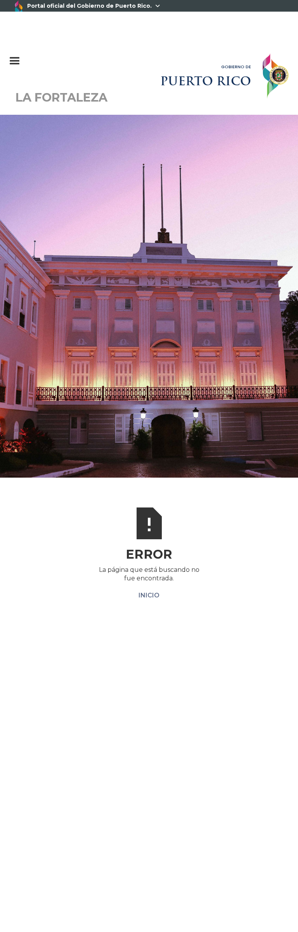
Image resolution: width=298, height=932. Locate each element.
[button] (53, 57)
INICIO (149, 595)
